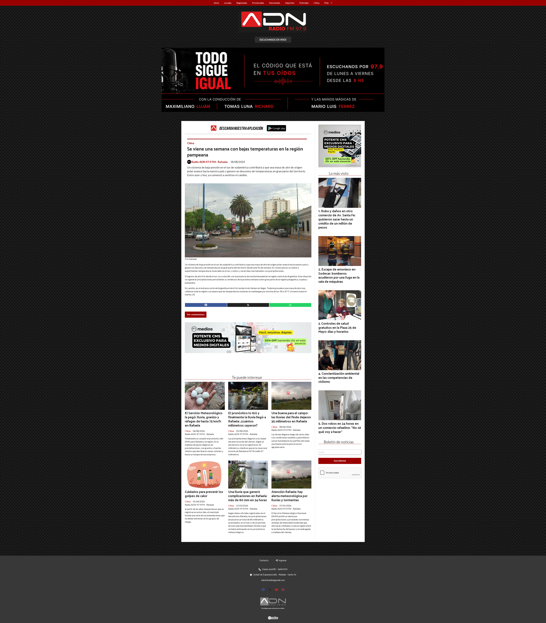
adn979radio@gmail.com (273, 580)
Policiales (304, 2)
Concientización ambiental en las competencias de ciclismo (338, 378)
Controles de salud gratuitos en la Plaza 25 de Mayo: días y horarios (337, 328)
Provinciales (258, 2)
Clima (316, 2)
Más (326, 2)
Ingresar (282, 560)
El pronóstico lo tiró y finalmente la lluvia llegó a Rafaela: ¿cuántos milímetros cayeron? (247, 419)
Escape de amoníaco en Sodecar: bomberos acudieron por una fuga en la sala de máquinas (338, 275)
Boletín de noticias (339, 441)
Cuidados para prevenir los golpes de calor (204, 494)
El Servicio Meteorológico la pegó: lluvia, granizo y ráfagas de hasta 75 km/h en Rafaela (203, 419)
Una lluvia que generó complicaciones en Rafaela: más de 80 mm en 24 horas (247, 496)
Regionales (241, 2)
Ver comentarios (195, 315)
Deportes (289, 2)
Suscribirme (340, 461)
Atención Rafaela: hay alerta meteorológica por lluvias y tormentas (289, 496)
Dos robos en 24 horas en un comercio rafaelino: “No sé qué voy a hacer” (339, 428)
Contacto (263, 560)
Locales (227, 2)
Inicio (216, 2)
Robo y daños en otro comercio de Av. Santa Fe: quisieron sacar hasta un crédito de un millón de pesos (336, 219)
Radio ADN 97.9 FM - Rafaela (210, 161)
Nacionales (274, 2)
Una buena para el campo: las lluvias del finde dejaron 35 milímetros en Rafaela (291, 417)
